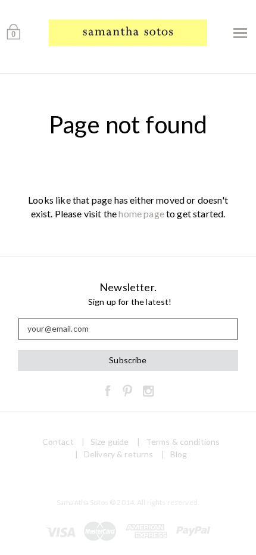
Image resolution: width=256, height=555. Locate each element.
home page (141, 213)
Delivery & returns (119, 454)
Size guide (109, 441)
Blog (179, 454)
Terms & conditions (183, 441)
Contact (58, 441)
